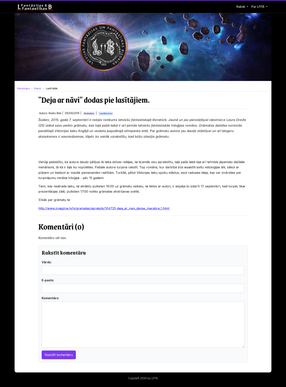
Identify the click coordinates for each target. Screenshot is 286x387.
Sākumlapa (23, 88)
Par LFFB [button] (258, 7)
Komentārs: (50, 298)
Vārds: (47, 262)
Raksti (240, 7)
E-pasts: (48, 280)
